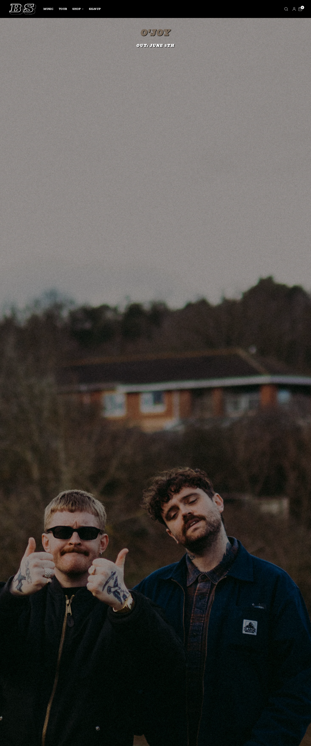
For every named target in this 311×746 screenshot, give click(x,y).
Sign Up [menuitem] (95, 9)
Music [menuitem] (48, 9)
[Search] (286, 9)
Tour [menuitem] (63, 9)
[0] (299, 9)
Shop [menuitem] (76, 9)
